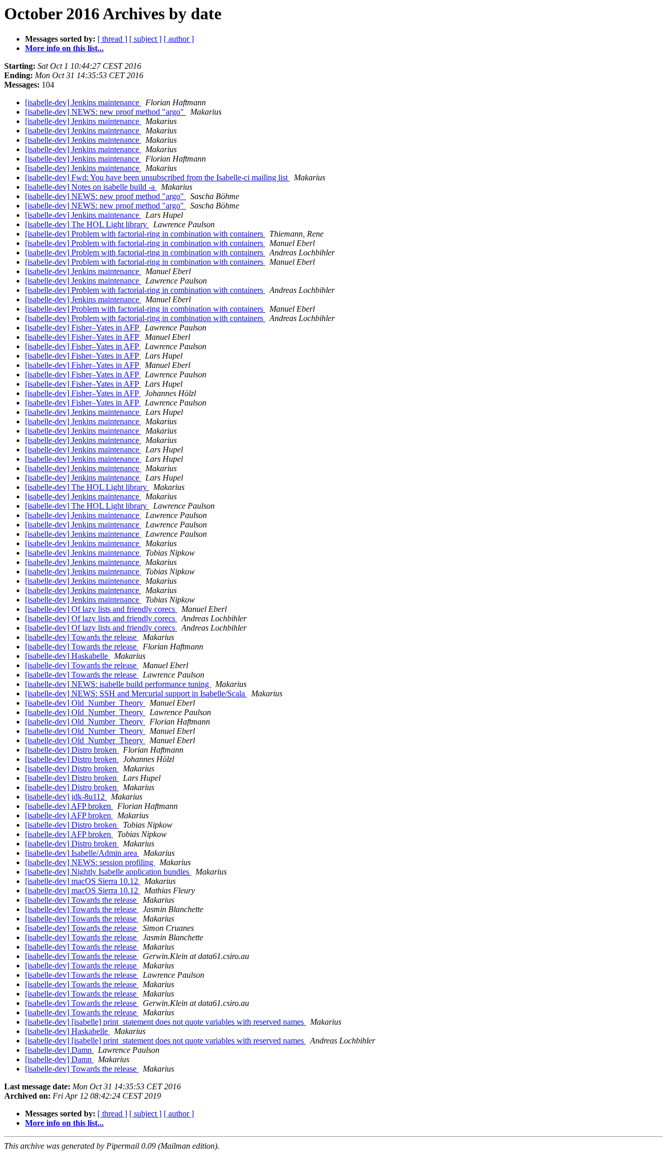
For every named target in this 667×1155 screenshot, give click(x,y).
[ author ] (179, 38)
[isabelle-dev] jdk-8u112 (66, 796)
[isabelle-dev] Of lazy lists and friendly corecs (101, 609)
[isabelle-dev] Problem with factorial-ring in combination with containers (145, 233)
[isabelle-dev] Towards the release (82, 637)
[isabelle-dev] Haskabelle (67, 656)
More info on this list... (64, 48)
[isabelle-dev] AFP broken (69, 806)
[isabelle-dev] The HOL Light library (87, 224)
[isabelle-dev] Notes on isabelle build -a (91, 186)
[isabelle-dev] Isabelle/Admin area (82, 853)
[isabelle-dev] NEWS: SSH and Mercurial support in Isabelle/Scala (136, 693)
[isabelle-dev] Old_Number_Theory (85, 702)
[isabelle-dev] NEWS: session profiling (90, 862)
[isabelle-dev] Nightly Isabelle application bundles (108, 871)
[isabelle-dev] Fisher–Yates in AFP (83, 327)
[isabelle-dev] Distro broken (72, 749)
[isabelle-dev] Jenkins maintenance (83, 102)
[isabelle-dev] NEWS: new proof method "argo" (105, 111)
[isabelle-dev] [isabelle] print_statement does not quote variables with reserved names (165, 1021)
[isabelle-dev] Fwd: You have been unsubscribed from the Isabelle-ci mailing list (157, 177)
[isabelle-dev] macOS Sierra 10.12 (82, 881)
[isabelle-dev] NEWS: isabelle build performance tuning (118, 684)
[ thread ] (112, 38)
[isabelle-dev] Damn (59, 1050)
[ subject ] (145, 38)
